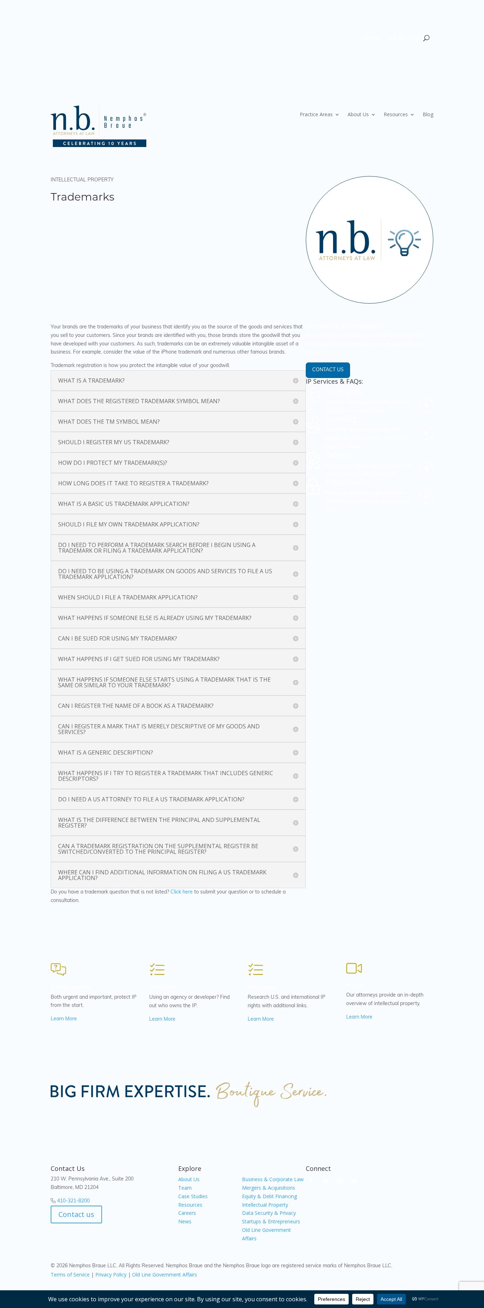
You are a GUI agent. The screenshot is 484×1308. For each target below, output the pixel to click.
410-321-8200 (404, 38)
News (184, 1221)
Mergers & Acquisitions (268, 1187)
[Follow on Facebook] (311, 1180)
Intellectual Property (265, 1204)
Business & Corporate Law (273, 1179)
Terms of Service (70, 1274)
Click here (181, 892)
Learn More (64, 1019)
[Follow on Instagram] (339, 1180)
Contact (371, 38)
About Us (358, 115)
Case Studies (193, 1196)
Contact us (76, 1214)
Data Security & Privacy (269, 1213)
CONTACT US (328, 370)
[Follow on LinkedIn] (325, 1180)
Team (185, 1187)
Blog (428, 115)
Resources (396, 115)
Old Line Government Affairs (164, 1274)
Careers (187, 1213)
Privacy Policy (110, 1274)
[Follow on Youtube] (354, 1180)
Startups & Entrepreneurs (271, 1221)
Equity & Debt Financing (269, 1196)
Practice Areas (316, 115)
